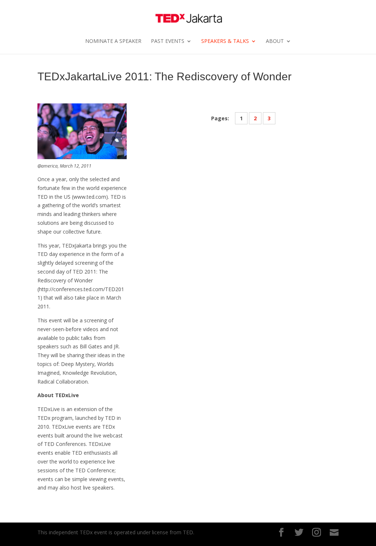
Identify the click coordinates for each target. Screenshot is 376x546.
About (275, 41)
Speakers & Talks (225, 41)
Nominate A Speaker (113, 41)
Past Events (167, 41)
